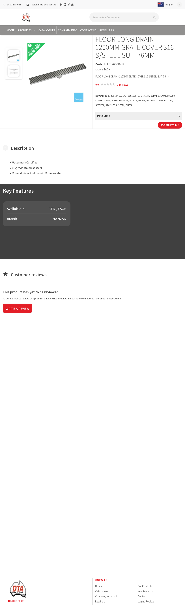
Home (11, 30)
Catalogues (46, 30)
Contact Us (88, 30)
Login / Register (146, 601)
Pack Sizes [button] (103, 115)
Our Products (144, 586)
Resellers (106, 30)
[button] (164, 4)
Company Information (107, 596)
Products (25, 30)
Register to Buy (170, 125)
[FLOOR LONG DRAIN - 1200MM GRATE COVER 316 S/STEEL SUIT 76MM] (57, 73)
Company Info (67, 30)
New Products (145, 591)
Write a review (17, 308)
